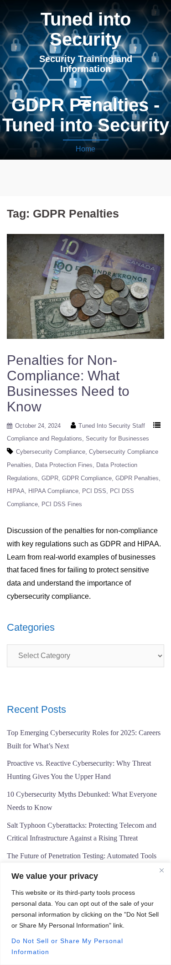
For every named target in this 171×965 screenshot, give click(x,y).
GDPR (49, 478)
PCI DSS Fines (61, 504)
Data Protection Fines (64, 465)
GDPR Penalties (137, 478)
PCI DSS (94, 491)
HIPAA (16, 491)
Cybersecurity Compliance (50, 451)
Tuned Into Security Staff (111, 425)
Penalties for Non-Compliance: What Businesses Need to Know (68, 383)
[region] (85, 913)
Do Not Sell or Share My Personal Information (67, 946)
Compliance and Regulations (44, 438)
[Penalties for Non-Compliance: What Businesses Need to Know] (85, 286)
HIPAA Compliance (53, 491)
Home (85, 149)
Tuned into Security (86, 29)
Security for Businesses (117, 438)
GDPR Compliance (87, 478)
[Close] (161, 870)
